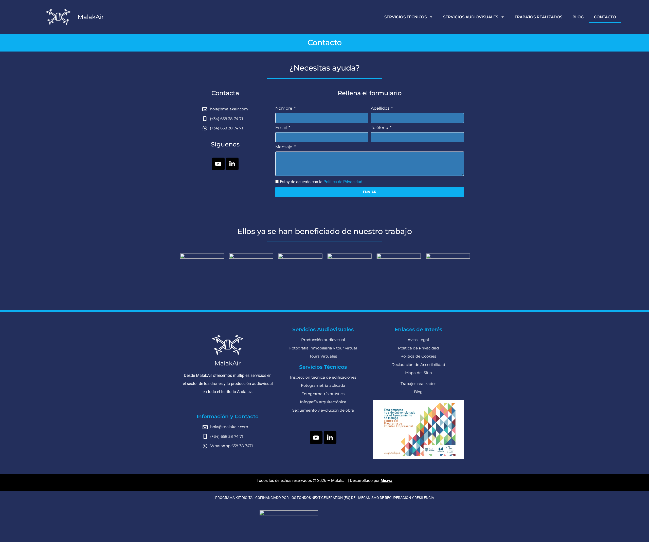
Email (281, 128)
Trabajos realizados (538, 16)
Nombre (284, 108)
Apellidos (380, 108)
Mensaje (284, 147)
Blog (578, 16)
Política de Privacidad (342, 181)
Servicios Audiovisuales (470, 16)
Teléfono (380, 128)
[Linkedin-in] (232, 164)
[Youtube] (218, 164)
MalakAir (91, 17)
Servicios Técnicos (405, 16)
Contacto (605, 16)
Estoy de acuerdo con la (321, 181)
